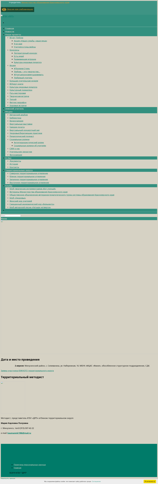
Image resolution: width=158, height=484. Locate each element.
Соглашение (96, 481)
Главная (17, 467)
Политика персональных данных (30, 464)
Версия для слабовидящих (19, 9)
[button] (27, 370)
